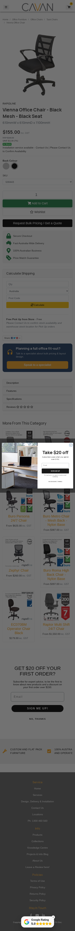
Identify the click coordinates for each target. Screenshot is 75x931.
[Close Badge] (53, 917)
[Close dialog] (70, 445)
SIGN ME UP (55, 471)
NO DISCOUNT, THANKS (55, 481)
